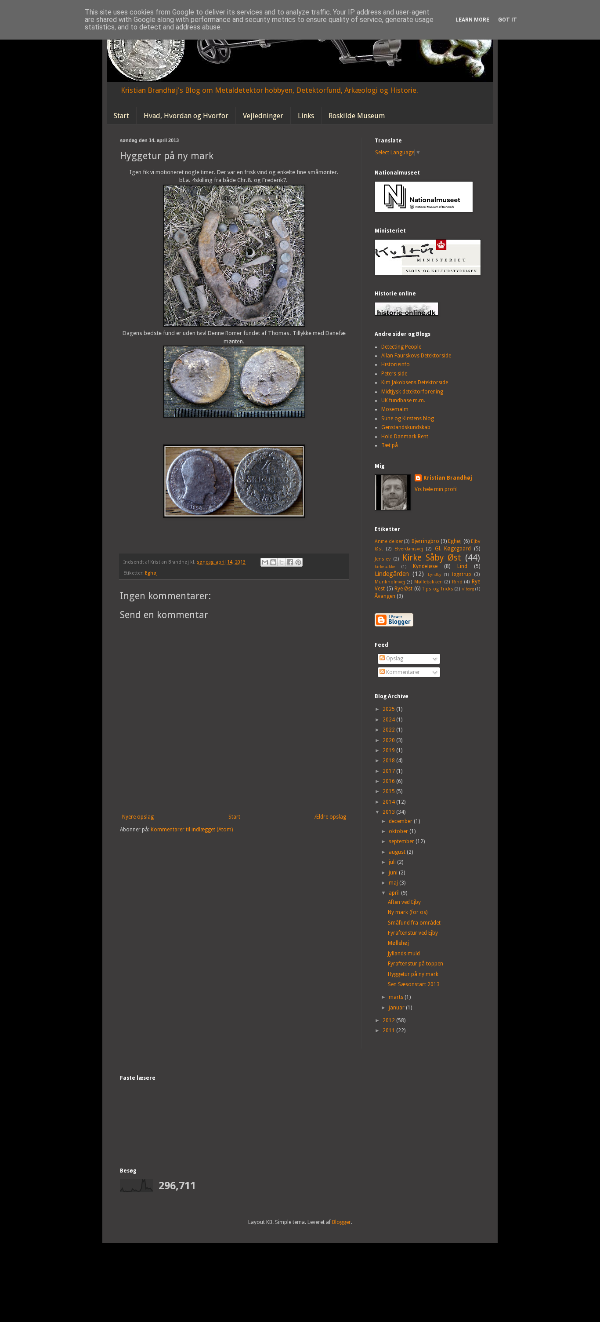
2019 (389, 750)
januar (397, 1008)
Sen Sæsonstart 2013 (414, 984)
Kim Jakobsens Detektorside (414, 382)
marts (397, 997)
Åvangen (385, 596)
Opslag (394, 659)
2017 (389, 771)
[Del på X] (281, 562)
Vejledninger (263, 116)
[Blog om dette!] (273, 562)
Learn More (472, 20)
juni (394, 873)
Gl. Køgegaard (453, 549)
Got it (507, 20)
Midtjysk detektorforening (412, 392)
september (402, 841)
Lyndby (434, 574)
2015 (389, 791)
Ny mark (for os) (407, 912)
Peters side (394, 374)
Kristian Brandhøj (447, 478)
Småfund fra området (414, 923)
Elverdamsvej (408, 549)
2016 (389, 781)
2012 (389, 1020)
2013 (389, 812)
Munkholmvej (390, 582)
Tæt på (389, 445)
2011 (389, 1030)
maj (394, 883)
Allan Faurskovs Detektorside (416, 356)
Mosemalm (394, 409)
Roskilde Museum (357, 116)
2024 (389, 720)
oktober (399, 831)
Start (121, 116)
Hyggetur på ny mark (413, 974)
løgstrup (461, 574)
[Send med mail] (264, 562)
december (401, 821)
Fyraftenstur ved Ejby (413, 933)
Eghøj (151, 573)
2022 (389, 730)
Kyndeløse (425, 566)
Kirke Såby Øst (431, 558)
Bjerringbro (425, 541)
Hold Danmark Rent (404, 436)
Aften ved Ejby (404, 902)
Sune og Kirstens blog (407, 418)
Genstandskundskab (405, 427)
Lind (462, 566)
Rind (457, 582)
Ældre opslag (330, 817)
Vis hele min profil (436, 489)
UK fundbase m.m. (403, 400)
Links (306, 116)
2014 (389, 802)
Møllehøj (398, 943)
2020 (389, 740)
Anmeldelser (389, 541)
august (398, 852)
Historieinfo (395, 364)
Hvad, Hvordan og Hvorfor (186, 116)
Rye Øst (403, 589)
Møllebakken (428, 582)
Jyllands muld (404, 954)
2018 (389, 761)
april (395, 893)
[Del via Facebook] (290, 562)
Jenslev (382, 559)
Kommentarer (402, 672)
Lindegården (392, 573)
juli (393, 862)
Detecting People (401, 347)
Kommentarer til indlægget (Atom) (192, 830)
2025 (389, 709)
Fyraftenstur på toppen (415, 964)
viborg (468, 588)
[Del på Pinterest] (298, 562)
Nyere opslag (138, 817)
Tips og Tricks (437, 589)
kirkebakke (385, 566)
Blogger (341, 1222)
